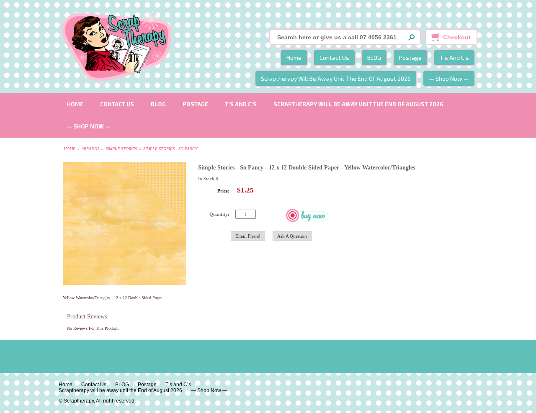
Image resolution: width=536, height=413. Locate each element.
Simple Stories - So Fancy (170, 148)
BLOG (374, 57)
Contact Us (334, 57)
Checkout (457, 37)
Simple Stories (121, 148)
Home (294, 57)
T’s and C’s (454, 57)
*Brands (90, 148)
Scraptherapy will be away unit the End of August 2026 (336, 78)
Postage (410, 57)
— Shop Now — (449, 78)
